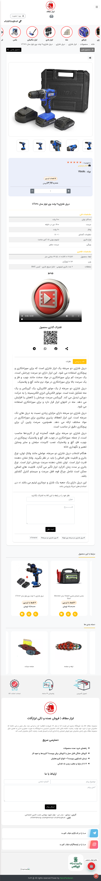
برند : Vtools (84, 171)
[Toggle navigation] (97, 7)
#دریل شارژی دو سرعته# (49, 537)
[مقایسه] (90, 58)
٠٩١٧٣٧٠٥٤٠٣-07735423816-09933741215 (47, 817)
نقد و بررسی (79, 361)
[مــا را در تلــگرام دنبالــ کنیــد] (92, 833)
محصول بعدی (15, 49)
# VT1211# (33, 537)
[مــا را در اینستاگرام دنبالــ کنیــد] (92, 845)
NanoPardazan (66, 878)
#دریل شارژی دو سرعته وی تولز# (73, 537)
